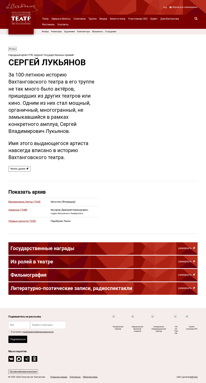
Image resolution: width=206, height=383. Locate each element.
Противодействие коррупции (23, 371)
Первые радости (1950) (22, 221)
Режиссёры (56, 31)
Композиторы (83, 31)
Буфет (154, 18)
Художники (69, 31)
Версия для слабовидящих (185, 7)
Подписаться (18, 339)
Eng (165, 7)
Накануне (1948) (17, 209)
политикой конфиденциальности (38, 332)
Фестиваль (48, 24)
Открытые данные (58, 377)
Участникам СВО (138, 18)
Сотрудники (110, 31)
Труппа (92, 18)
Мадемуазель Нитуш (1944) (24, 201)
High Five (194, 377)
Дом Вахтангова (169, 18)
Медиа (103, 18)
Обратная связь (90, 377)
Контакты (63, 24)
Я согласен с (32, 332)
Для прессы (75, 377)
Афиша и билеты (61, 18)
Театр (45, 18)
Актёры (45, 31)
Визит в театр (117, 18)
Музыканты (97, 31)
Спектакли (79, 18)
